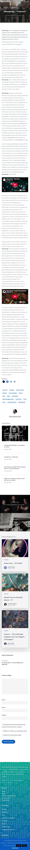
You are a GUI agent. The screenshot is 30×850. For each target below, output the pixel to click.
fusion (20, 393)
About (3, 793)
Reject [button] (24, 845)
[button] (28, 1)
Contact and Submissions (9, 795)
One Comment (15, 17)
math (8, 396)
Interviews (4, 812)
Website (4, 715)
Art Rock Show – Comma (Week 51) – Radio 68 (13, 663)
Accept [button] (18, 845)
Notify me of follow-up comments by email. (15, 731)
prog (25, 399)
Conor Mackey (13, 393)
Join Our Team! (6, 798)
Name (4, 700)
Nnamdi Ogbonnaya (8, 399)
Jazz (4, 396)
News (3, 815)
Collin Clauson (20, 390)
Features (4, 809)
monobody (15, 396)
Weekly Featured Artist (8, 829)
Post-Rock (18, 399)
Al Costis (5, 390)
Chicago (11, 390)
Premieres (4, 821)
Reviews (15, 7)
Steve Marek (21, 402)
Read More (15, 848)
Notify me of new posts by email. (12, 735)
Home (3, 791)
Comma (5, 393)
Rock (4, 402)
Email (3, 707)
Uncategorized (6, 826)
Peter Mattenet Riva (12, 15)
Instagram (18, 44)
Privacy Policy (5, 800)
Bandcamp (11, 44)
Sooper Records (11, 402)
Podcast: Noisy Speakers (8, 818)
